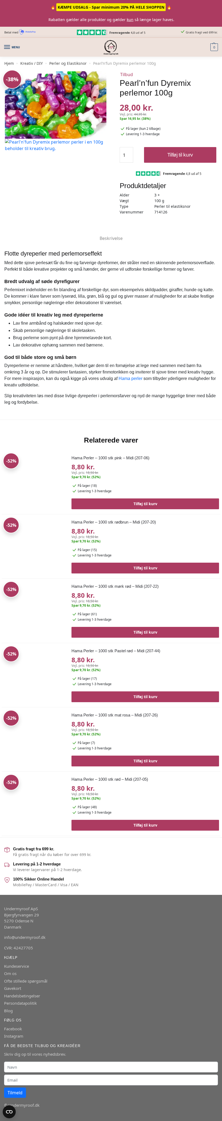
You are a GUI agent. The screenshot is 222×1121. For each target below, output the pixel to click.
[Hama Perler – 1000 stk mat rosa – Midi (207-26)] (34, 739)
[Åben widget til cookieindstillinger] (9, 1111)
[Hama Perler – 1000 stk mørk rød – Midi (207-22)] (34, 611)
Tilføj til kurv (180, 155)
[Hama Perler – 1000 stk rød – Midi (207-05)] (34, 804)
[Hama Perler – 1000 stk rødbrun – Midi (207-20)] (34, 546)
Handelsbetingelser (22, 995)
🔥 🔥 (111, 7)
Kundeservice (16, 966)
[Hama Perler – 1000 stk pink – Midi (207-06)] (34, 482)
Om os (10, 973)
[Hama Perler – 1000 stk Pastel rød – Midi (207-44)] (34, 675)
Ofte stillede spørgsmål (25, 981)
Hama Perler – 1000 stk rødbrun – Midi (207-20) (113, 522)
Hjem (9, 63)
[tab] (111, 234)
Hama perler (130, 378)
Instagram (13, 1036)
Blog (8, 1010)
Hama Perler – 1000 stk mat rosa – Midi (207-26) (114, 715)
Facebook (13, 1028)
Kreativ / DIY (31, 63)
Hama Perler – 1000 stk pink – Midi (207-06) (110, 458)
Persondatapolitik (20, 1003)
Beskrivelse (111, 238)
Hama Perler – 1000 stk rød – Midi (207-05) (109, 779)
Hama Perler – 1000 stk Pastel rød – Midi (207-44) (115, 650)
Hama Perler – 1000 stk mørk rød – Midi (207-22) (115, 586)
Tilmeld (15, 1093)
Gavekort (12, 988)
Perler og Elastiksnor (68, 63)
